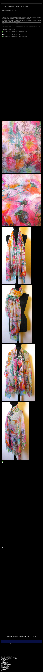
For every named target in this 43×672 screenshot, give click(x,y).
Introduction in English (5, 646)
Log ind (34, 638)
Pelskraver (3, 661)
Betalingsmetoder (4, 667)
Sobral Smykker (4, 663)
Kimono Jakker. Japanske (6, 664)
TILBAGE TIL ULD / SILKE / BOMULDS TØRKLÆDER (10, 29)
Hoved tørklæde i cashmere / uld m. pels (9, 658)
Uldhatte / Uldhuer (4, 659)
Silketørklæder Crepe (5, 647)
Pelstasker (3, 660)
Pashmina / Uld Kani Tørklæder (7, 652)
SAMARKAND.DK (4, 645)
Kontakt (2, 670)
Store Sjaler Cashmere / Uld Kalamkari (9, 657)
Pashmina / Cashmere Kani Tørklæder (8, 653)
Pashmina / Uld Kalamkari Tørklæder (8, 654)
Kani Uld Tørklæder (5, 651)
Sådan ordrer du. (4, 665)
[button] (40, 641)
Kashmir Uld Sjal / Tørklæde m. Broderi (9, 655)
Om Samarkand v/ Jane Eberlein (7, 644)
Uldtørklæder (3, 650)
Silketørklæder (4, 648)
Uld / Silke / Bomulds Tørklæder (7, 649)
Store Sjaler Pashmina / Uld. (6, 656)
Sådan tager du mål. (5, 666)
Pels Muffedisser (4, 662)
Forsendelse (3, 669)
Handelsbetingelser (5, 668)
